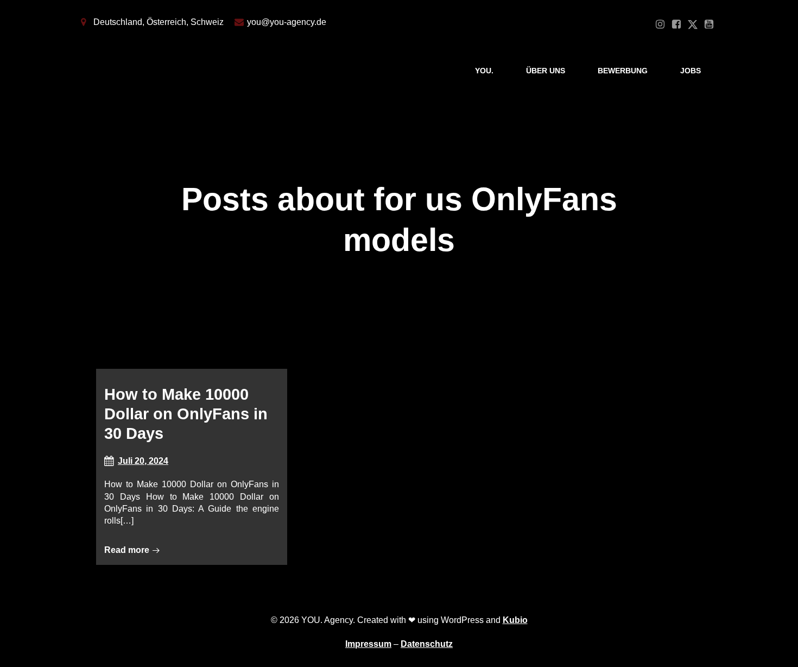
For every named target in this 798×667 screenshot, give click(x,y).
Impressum (368, 644)
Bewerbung (623, 70)
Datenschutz (427, 644)
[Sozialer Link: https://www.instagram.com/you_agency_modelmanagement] (660, 24)
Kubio (515, 620)
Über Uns (545, 70)
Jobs (690, 70)
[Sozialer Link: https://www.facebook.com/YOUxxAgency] (676, 24)
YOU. (484, 70)
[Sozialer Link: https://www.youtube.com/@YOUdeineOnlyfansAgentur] (709, 24)
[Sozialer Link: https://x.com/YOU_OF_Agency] (693, 24)
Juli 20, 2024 (143, 460)
